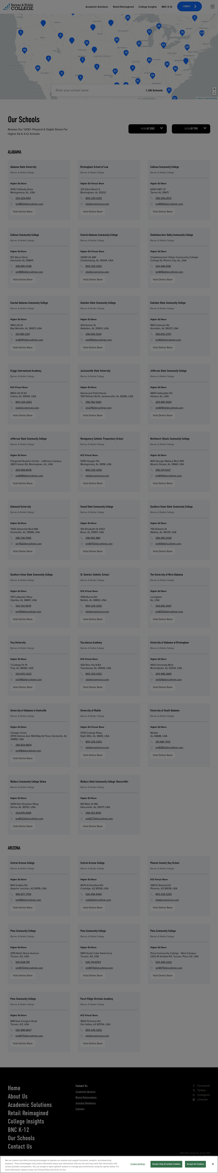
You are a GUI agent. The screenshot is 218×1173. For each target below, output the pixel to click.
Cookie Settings (137, 1164)
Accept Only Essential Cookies (166, 1164)
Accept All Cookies (195, 1164)
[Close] (212, 1163)
